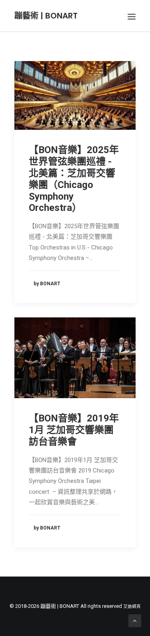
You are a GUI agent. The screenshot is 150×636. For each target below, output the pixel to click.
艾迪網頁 (132, 606)
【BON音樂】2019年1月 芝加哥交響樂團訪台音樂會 (74, 430)
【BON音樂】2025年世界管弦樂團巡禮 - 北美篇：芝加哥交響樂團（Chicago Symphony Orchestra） (74, 178)
